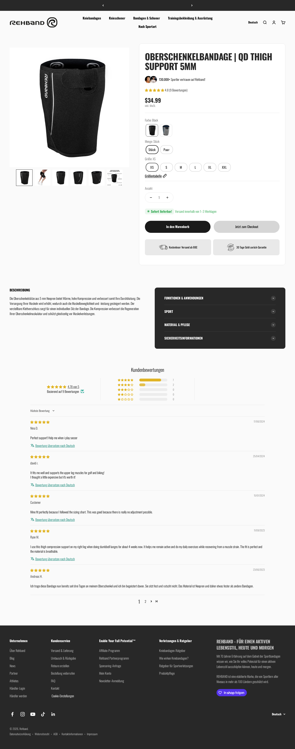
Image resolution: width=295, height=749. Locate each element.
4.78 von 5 (73, 386)
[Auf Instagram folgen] (22, 714)
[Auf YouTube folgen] (33, 714)
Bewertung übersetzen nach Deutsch (55, 445)
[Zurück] (103, 5)
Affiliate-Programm (109, 650)
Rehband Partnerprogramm (114, 658)
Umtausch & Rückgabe (63, 658)
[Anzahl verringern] (151, 197)
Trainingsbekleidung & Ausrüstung (190, 18)
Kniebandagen (92, 18)
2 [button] (145, 601)
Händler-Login (17, 688)
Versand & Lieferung (62, 650)
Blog (12, 658)
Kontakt (55, 688)
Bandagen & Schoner (146, 18)
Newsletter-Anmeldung (111, 680)
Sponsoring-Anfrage (110, 665)
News (12, 665)
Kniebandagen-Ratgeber (172, 650)
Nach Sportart (147, 26)
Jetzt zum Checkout (246, 226)
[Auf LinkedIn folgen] (53, 714)
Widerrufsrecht (42, 734)
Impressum (92, 734)
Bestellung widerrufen (63, 673)
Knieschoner (117, 18)
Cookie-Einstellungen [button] (62, 695)
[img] (40, 422)
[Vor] (192, 5)
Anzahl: (149, 188)
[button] (24, 177)
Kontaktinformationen (72, 734)
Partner (14, 673)
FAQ (53, 680)
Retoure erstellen (60, 665)
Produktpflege (167, 673)
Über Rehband (17, 650)
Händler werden (18, 695)
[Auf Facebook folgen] (12, 714)
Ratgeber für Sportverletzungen (176, 665)
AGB (55, 734)
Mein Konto (105, 673)
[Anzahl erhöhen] (167, 197)
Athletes (14, 680)
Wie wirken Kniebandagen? (174, 658)
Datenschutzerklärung (20, 734)
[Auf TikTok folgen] (43, 714)
